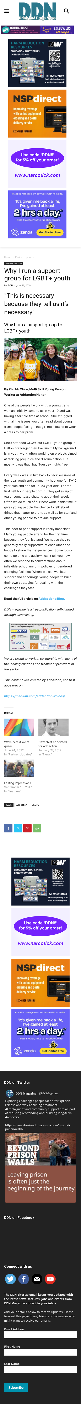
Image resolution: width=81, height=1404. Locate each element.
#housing (35, 1105)
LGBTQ (35, 804)
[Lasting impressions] (19, 768)
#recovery (12, 1117)
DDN (10, 285)
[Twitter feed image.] (40, 1168)
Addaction (21, 804)
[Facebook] (8, 828)
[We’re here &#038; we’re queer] (19, 727)
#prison (64, 1101)
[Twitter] (18, 828)
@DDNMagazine (48, 1093)
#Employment (15, 1109)
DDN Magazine (26, 1093)
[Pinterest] (27, 828)
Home (7, 257)
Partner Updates (24, 257)
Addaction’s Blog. (51, 599)
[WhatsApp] (37, 828)
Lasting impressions (17, 783)
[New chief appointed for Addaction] (53, 727)
